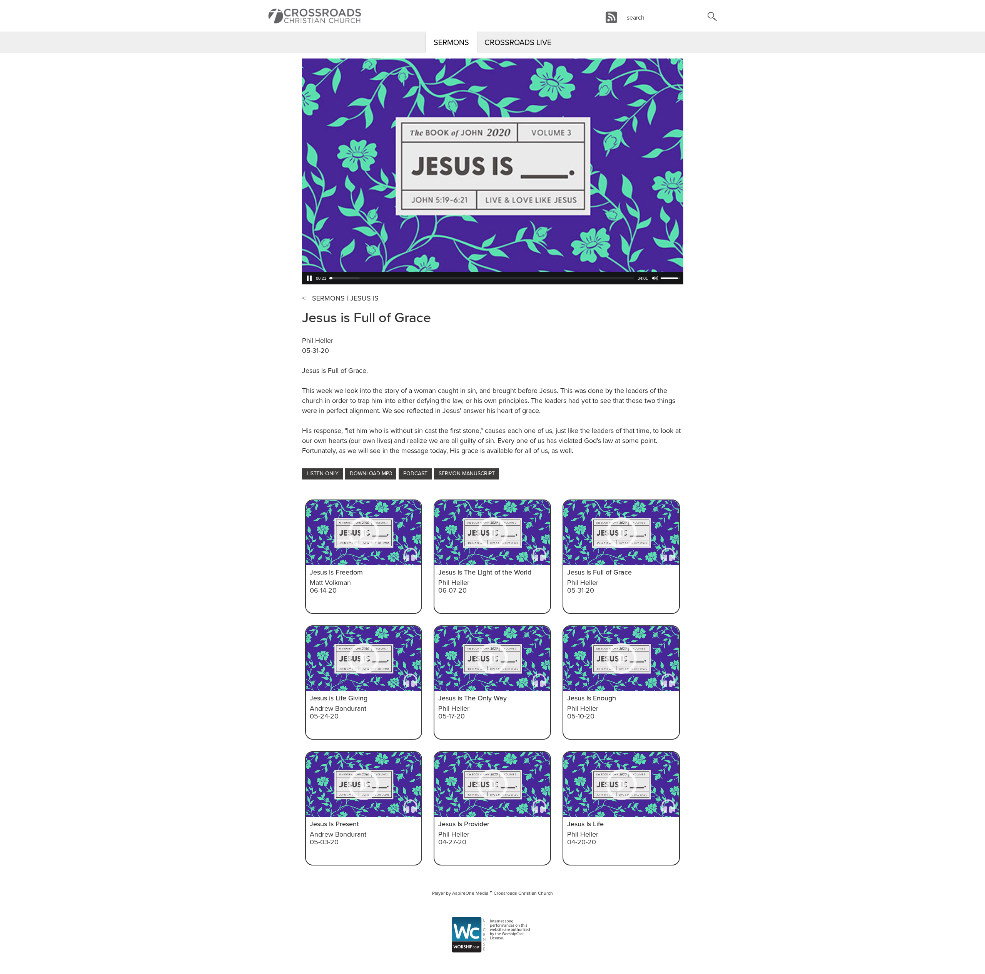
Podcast (415, 473)
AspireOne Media (470, 893)
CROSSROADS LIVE (517, 42)
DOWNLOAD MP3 (371, 473)
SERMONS (451, 42)
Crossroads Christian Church (523, 893)
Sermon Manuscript (467, 473)
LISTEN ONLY (323, 473)
